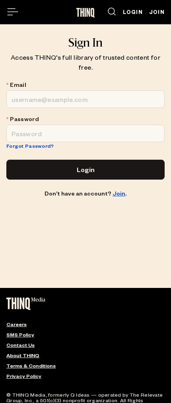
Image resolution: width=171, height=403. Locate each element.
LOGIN (133, 12)
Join (119, 193)
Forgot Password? (30, 146)
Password (24, 119)
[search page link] (112, 12)
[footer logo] (25, 304)
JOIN (157, 12)
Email (18, 85)
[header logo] (86, 13)
